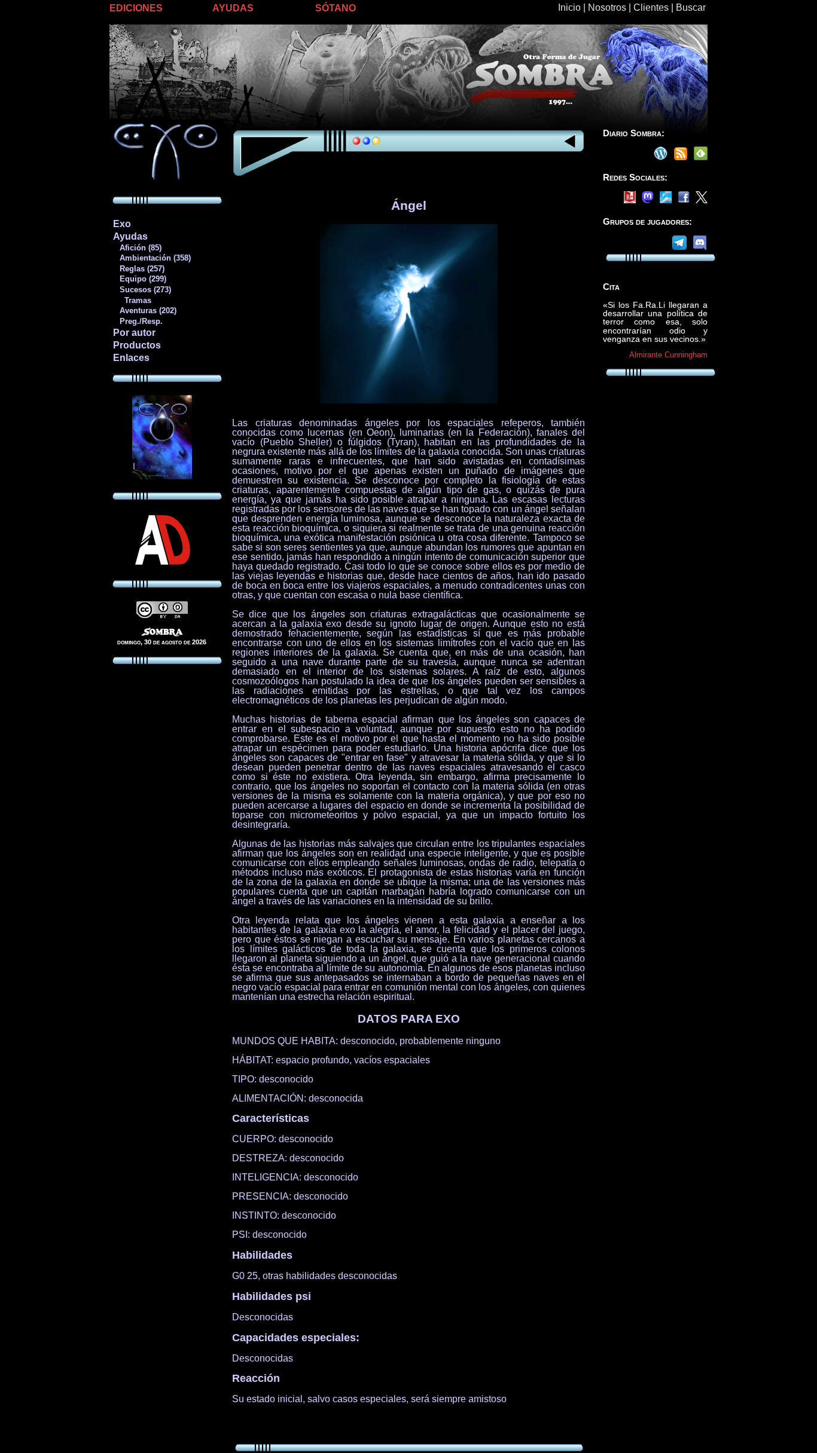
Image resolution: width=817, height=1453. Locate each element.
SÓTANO (335, 8)
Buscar (691, 7)
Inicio (569, 7)
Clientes (651, 7)
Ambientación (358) (151, 257)
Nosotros (607, 7)
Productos (137, 345)
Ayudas (130, 236)
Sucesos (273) (141, 289)
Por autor (134, 333)
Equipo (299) (139, 278)
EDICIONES (136, 8)
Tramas (131, 300)
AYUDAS (233, 8)
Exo (122, 224)
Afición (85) (136, 247)
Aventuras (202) (144, 310)
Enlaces (131, 358)
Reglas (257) (138, 268)
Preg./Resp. (137, 321)
